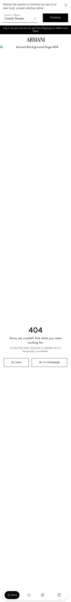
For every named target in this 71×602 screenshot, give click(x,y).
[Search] (29, 595)
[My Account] (42, 595)
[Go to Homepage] (35, 39)
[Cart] (59, 595)
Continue (55, 18)
